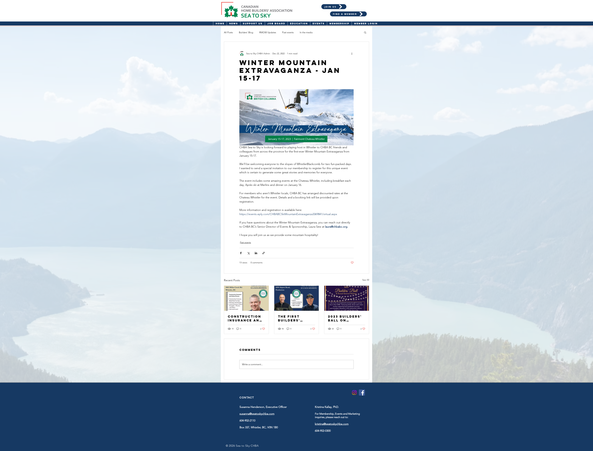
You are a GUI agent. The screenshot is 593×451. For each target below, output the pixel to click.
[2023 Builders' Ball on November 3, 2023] (346, 298)
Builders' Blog (246, 32)
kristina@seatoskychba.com (332, 424)
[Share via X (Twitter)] (248, 253)
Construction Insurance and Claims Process (246, 318)
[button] (299, 23)
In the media (306, 32)
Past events (288, 32)
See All (365, 279)
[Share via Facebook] (240, 253)
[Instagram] (354, 392)
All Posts (228, 32)
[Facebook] (362, 392)
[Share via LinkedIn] (255, 253)
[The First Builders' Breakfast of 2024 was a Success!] (296, 298)
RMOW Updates (267, 32)
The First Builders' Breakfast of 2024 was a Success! (293, 318)
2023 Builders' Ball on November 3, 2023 (345, 318)
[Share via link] (263, 253)
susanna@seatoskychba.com (257, 413)
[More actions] (352, 53)
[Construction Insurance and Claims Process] (246, 298)
